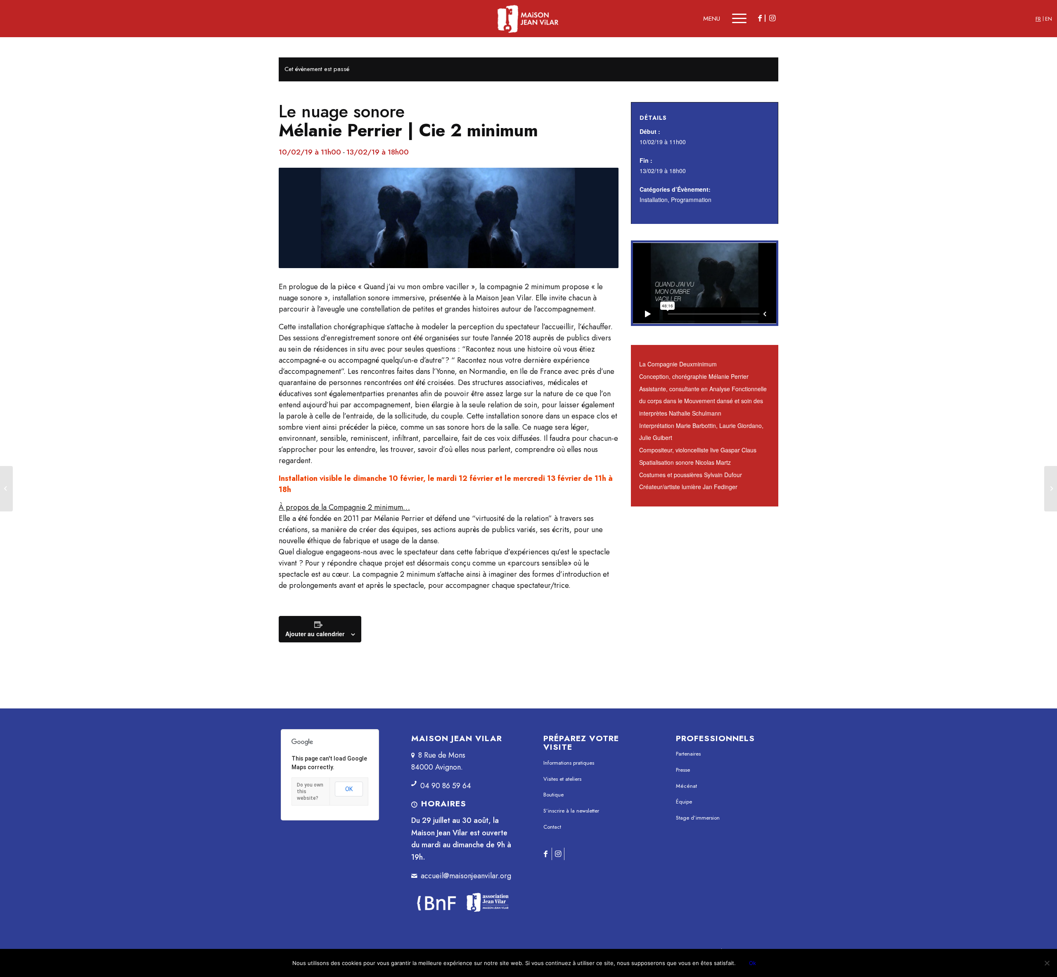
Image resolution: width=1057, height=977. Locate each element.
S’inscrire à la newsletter (571, 811)
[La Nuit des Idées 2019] (6, 488)
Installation (654, 199)
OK (349, 789)
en (1048, 19)
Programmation (691, 199)
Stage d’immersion (698, 818)
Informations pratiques (568, 763)
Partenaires (688, 754)
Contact (552, 827)
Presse (683, 770)
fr (1038, 19)
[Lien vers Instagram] (772, 18)
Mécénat (686, 786)
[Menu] (733, 18)
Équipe (684, 802)
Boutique (553, 795)
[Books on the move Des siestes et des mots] (1050, 488)
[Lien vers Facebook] (760, 18)
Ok (752, 963)
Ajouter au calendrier (314, 634)
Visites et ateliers (562, 779)
